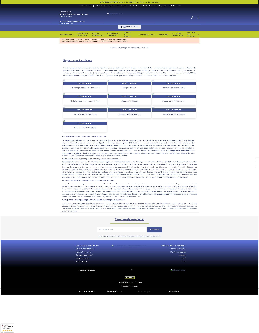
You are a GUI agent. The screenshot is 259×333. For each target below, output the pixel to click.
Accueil (113, 47)
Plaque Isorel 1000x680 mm (129, 114)
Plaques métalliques (129, 101)
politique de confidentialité (150, 236)
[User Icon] (193, 17)
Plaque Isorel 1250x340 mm (174, 114)
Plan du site (129, 277)
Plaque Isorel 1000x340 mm (173, 101)
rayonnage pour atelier (72, 153)
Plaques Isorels (129, 88)
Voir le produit (85, 83)
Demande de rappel (129, 27)
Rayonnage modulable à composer (85, 88)
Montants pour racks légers (173, 88)
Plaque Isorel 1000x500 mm (85, 114)
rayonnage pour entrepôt (177, 151)
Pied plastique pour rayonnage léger (85, 101)
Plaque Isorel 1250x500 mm (85, 128)
